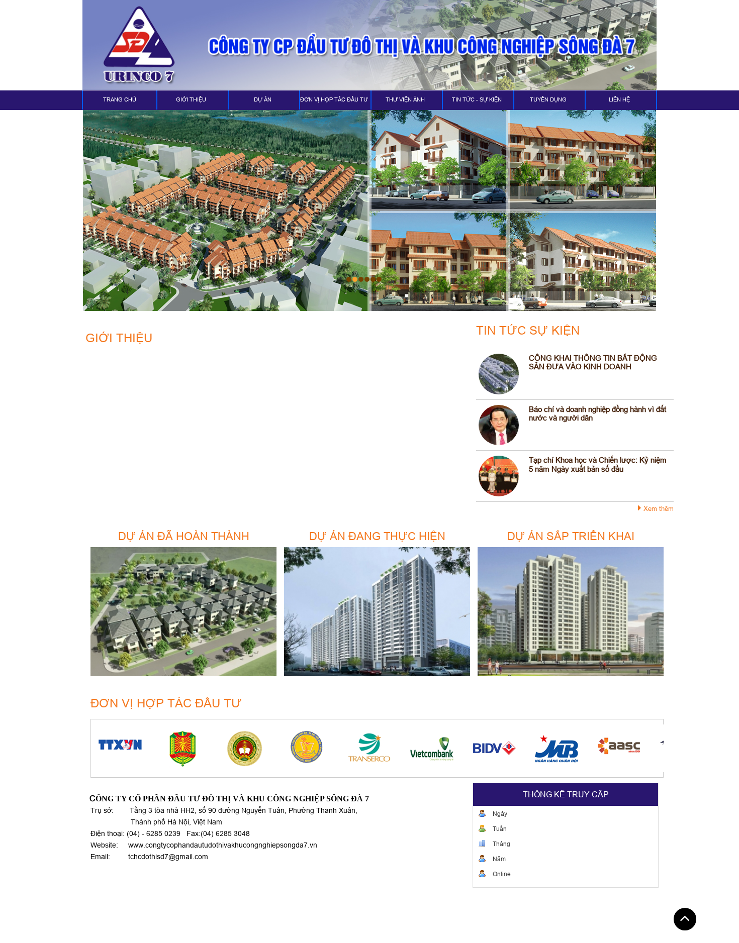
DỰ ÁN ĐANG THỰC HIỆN (377, 536)
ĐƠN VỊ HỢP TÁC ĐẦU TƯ (334, 99)
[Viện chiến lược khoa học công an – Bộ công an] (127, 748)
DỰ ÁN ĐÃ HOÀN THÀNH (183, 536)
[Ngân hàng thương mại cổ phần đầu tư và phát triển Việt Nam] (439, 748)
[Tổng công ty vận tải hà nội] (314, 748)
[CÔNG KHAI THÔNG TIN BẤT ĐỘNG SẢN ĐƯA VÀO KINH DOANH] (499, 374)
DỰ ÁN (262, 99)
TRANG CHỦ (119, 99)
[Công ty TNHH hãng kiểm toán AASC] (563, 748)
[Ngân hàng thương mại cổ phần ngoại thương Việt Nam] (376, 748)
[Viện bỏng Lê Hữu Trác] (252, 748)
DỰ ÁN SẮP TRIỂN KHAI (570, 536)
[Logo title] (369, 45)
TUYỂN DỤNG (548, 99)
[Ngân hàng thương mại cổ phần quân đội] (501, 748)
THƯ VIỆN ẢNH (405, 99)
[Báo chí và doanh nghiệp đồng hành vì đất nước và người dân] (499, 425)
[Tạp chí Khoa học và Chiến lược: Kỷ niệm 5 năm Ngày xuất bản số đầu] (499, 476)
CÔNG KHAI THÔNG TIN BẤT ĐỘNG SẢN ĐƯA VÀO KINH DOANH (593, 362)
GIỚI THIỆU (191, 99)
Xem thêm (658, 508)
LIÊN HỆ (619, 99)
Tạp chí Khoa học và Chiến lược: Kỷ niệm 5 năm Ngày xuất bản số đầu (598, 464)
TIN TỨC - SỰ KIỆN (477, 99)
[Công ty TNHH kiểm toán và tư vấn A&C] (626, 748)
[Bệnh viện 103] (189, 748)
